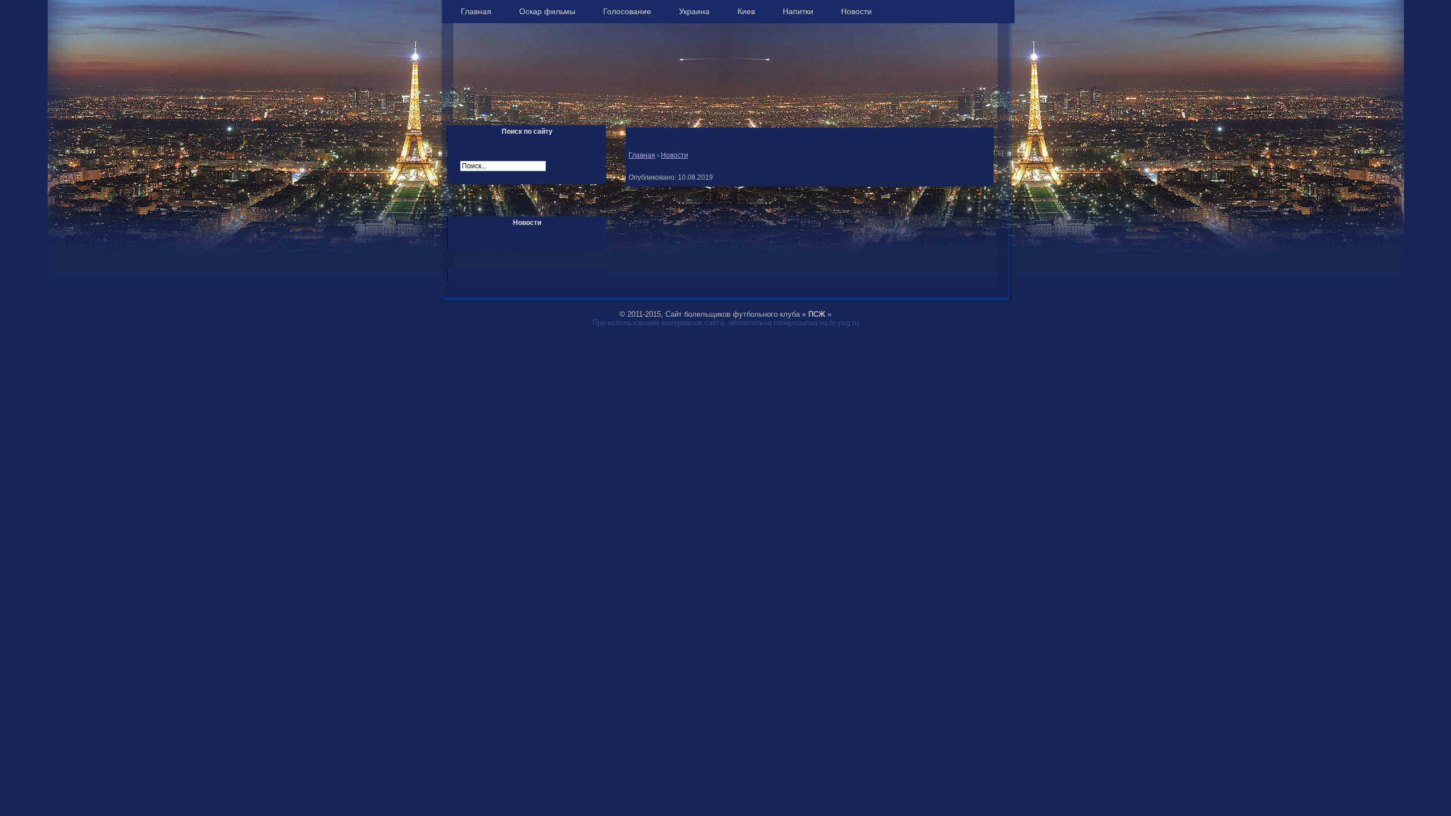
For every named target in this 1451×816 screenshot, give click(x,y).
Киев (746, 11)
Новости (856, 11)
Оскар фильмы (547, 11)
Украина (694, 11)
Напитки (798, 11)
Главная (476, 11)
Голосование (627, 11)
